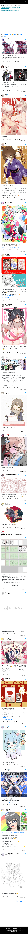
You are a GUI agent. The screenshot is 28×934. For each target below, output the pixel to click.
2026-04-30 (23, 63)
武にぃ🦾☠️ (7, 769)
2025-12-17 (23, 500)
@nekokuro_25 (8, 357)
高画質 (4, 36)
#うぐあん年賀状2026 (7, 719)
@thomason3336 (8, 854)
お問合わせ (20, 930)
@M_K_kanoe (7, 593)
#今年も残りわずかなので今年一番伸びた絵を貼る (13, 832)
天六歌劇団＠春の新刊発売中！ (11, 474)
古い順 (10, 34)
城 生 (6, 94)
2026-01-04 (23, 251)
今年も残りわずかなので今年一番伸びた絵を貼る (10, 10)
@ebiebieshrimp (8, 255)
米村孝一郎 (7, 38)
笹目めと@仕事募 (8, 304)
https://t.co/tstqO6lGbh (7, 802)
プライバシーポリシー (16, 928)
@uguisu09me (7, 679)
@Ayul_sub (7, 435)
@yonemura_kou (8, 40)
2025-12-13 (23, 675)
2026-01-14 (23, 140)
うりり (6, 726)
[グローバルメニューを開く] (25, 2)
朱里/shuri (7, 254)
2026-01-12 (23, 199)
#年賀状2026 (5, 247)
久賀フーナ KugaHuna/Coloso (11, 66)
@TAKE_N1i (7, 770)
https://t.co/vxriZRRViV (7, 297)
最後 (21, 901)
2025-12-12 (23, 806)
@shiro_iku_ (7, 95)
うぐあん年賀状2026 (5, 8)
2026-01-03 (23, 301)
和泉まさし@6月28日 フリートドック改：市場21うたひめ (13, 534)
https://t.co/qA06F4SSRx (8, 295)
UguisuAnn (7, 678)
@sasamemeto (7, 305)
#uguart (4, 717)
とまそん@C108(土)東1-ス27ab (11, 853)
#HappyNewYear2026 (14, 247)
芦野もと (6, 143)
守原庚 (6, 592)
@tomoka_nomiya (8, 639)
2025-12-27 (23, 471)
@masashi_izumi (4, 535)
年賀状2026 (4, 7)
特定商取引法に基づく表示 (10, 930)
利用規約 (8, 928)
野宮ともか (7, 638)
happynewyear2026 (12, 7)
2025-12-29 (23, 431)
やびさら (6, 392)
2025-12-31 (23, 389)
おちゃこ (6, 503)
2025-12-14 (23, 528)
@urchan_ (7, 727)
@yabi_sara (7, 393)
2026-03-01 (23, 91)
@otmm (6, 203)
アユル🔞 (7, 434)
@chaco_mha (7, 504)
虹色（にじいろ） (8, 809)
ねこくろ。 (7, 356)
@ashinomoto (7, 144)
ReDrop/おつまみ (8, 202)
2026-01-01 (23, 353)
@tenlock (6, 475)
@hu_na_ (6, 67)
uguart (18, 7)
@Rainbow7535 (8, 810)
